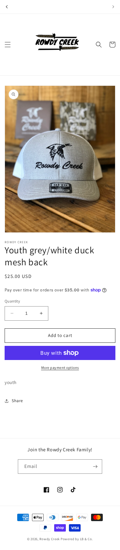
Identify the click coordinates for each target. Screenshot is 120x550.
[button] (7, 44)
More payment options (60, 367)
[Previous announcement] (7, 7)
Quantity (12, 301)
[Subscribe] (95, 466)
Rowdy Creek (49, 539)
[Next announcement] (113, 7)
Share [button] (17, 400)
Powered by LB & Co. (77, 539)
